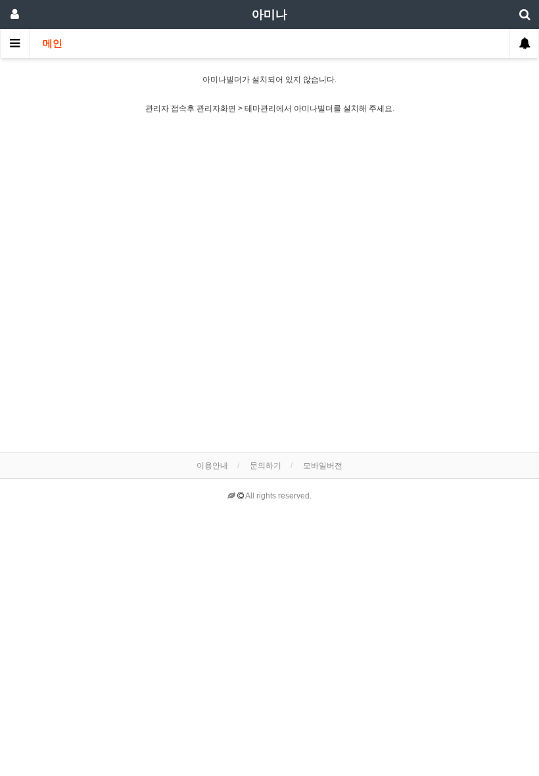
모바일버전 (322, 465)
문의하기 (265, 465)
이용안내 (212, 465)
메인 (52, 43)
